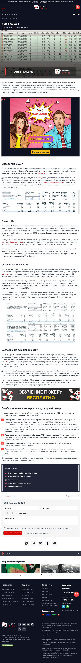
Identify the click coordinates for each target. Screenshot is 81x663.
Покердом (45, 588)
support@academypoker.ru (42, 2)
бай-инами (5, 274)
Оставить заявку (40, 152)
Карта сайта (45, 635)
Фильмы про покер (7, 598)
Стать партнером (69, 592)
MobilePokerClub (47, 600)
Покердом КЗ (6, 604)
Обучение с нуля (27, 598)
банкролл (41, 173)
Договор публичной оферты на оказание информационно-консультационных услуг (60, 631)
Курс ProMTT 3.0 (27, 589)
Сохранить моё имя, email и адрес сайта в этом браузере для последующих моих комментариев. (39, 528)
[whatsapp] (26, 543)
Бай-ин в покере (14, 480)
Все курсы (66, 585)
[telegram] (33, 543)
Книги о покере (6, 595)
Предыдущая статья (9, 496)
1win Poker (45, 591)
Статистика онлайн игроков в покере (22, 473)
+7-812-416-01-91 (11, 14)
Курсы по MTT (26, 595)
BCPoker (44, 597)
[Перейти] (63, 606)
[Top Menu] (3, 7)
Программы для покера (9, 601)
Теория (8, 553)
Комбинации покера (8, 589)
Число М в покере (15, 487)
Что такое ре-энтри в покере (19, 476)
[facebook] (47, 543)
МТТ (7, 362)
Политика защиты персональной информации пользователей (56, 626)
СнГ (39, 178)
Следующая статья (71, 496)
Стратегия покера (28, 601)
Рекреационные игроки (53, 182)
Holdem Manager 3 (28, 604)
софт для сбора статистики (12, 242)
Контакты (76, 14)
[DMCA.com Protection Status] (18, 645)
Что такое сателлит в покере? (20, 483)
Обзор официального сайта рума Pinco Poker (49, 604)
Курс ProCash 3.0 (27, 592)
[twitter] (40, 543)
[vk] (54, 543)
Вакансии (66, 589)
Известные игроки (7, 592)
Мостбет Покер (46, 594)
